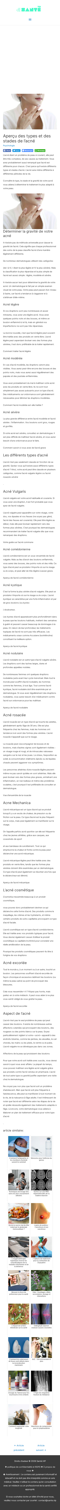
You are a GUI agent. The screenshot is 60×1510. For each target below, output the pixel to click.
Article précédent (19, 1446)
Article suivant (41, 1446)
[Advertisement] (30, 56)
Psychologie (9, 145)
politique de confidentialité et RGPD (23, 1467)
